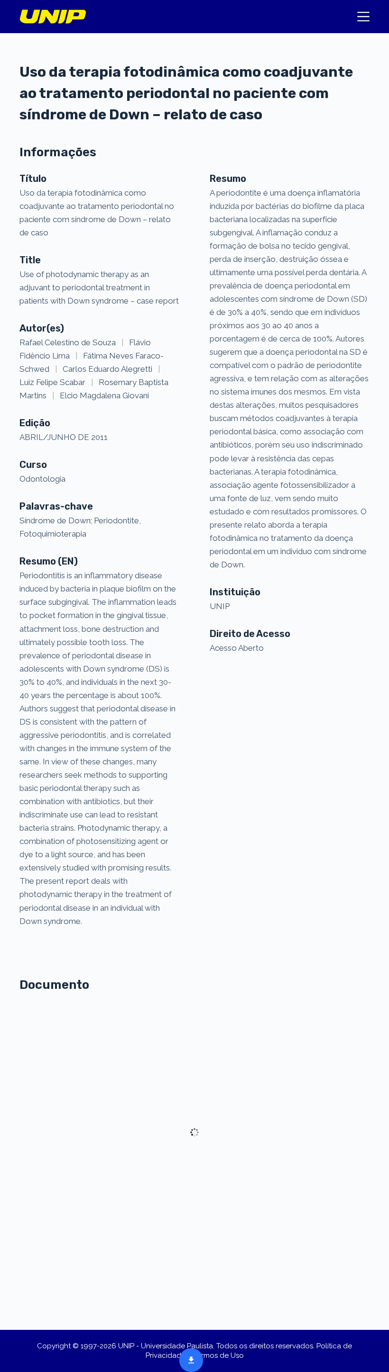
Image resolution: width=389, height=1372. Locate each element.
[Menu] (363, 16)
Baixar (188, 1359)
